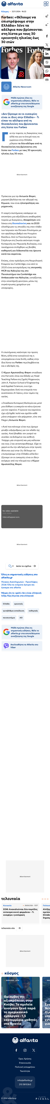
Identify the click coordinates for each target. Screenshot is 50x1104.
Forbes (15, 150)
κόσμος (11, 973)
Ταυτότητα (25, 1071)
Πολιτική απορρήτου (25, 1067)
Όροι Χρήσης (25, 1058)
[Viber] (47, 62)
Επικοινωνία (25, 1062)
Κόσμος (5, 11)
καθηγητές (33, 611)
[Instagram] (25, 1050)
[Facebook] (47, 36)
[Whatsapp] (47, 71)
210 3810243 (25, 1084)
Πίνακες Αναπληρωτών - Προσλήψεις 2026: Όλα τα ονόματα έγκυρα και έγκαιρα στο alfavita (19, 585)
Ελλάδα (6, 604)
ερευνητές (18, 604)
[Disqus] (25, 692)
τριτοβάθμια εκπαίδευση (13, 611)
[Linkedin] (47, 54)
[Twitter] (47, 45)
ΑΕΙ (21, 618)
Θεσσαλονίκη (19, 223)
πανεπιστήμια (9, 618)
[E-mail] (47, 80)
